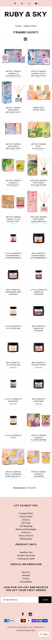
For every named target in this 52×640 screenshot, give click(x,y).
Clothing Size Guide (26, 558)
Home (18, 26)
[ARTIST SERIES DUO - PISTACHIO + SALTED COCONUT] (39, 129)
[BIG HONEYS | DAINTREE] (39, 384)
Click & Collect (26, 516)
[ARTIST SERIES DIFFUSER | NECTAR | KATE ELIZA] (13, 92)
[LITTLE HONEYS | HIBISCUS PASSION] (39, 275)
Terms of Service (26, 535)
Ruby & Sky (28, 627)
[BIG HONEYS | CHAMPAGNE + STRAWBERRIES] (39, 238)
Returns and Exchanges (26, 529)
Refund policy (26, 539)
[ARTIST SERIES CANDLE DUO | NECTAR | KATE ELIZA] (39, 56)
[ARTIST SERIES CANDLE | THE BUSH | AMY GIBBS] (13, 202)
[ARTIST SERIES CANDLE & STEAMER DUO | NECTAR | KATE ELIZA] (13, 56)
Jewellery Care (26, 552)
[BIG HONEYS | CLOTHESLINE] (13, 347)
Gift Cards (26, 523)
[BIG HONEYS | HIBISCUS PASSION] (39, 311)
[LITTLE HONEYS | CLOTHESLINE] (13, 311)
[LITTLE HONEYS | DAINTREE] (13, 384)
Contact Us (26, 532)
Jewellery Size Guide (26, 555)
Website (38, 627)
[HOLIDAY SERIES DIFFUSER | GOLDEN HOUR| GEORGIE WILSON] (39, 165)
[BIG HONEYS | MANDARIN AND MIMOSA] (13, 275)
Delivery (26, 519)
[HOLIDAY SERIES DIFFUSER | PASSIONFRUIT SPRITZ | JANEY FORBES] (39, 202)
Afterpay (26, 575)
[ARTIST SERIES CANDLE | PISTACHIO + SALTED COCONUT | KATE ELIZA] (13, 165)
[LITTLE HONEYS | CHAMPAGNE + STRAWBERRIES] (13, 238)
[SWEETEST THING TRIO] (39, 92)
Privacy (26, 578)
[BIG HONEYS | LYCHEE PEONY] (39, 347)
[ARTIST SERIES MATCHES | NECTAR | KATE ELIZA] (13, 129)
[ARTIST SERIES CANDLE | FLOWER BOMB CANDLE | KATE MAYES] (39, 420)
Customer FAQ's (26, 513)
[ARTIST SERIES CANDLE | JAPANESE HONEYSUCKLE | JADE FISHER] (39, 457)
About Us (26, 572)
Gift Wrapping (26, 526)
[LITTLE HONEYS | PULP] (13, 420)
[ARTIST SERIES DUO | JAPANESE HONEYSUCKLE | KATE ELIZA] (13, 457)
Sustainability (26, 581)
